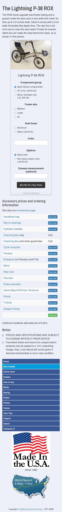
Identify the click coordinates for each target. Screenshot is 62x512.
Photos (6, 402)
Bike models (9, 366)
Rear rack (8, 271)
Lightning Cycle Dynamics (31, 509)
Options (31, 150)
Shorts (6, 296)
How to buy (8, 382)
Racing (6, 392)
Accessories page (26, 210)
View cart (53, 315)
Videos (6, 408)
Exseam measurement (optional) (31, 170)
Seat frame (31, 123)
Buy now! (53, 216)
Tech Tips (7, 413)
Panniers (8, 278)
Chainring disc (11, 235)
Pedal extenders (12, 284)
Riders (6, 397)
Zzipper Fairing (11, 308)
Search (6, 423)
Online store (9, 371)
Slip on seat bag (12, 222)
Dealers (6, 377)
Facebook (8, 428)
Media (6, 387)
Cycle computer (11, 247)
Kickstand (8, 259)
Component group (31, 82)
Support (7, 418)
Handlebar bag (11, 216)
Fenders (7, 253)
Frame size (31, 104)
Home (6, 361)
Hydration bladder (13, 229)
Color (31, 138)
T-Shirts (7, 302)
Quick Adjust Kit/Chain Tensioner (21, 290)
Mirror (6, 265)
